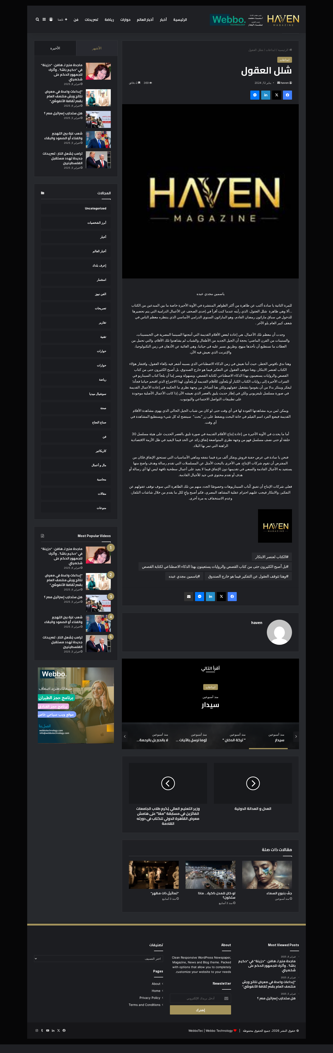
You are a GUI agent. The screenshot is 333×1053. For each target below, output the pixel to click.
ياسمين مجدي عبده (183, 576)
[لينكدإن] (265, 95)
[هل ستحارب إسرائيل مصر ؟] (98, 119)
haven (285, 82)
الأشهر (96, 48)
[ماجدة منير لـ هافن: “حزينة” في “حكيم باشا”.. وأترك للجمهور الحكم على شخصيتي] (98, 71)
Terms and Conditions (144, 1005)
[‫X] (276, 95)
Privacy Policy (150, 998)
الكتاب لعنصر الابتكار (270, 556)
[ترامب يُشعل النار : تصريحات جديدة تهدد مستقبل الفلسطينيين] (98, 159)
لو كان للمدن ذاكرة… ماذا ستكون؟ (216, 895)
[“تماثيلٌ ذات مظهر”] (154, 875)
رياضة (109, 19)
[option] (210, 704)
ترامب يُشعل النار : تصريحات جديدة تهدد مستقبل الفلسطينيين (62, 158)
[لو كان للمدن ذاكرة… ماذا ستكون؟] (210, 875)
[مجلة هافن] (253, 19)
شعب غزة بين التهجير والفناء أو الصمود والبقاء (63, 135)
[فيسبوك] (287, 95)
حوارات (125, 19)
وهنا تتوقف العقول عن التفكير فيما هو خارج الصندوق (247, 576)
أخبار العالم (145, 19)
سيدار (210, 704)
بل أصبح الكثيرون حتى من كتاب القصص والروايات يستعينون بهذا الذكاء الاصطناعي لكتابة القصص (214, 566)
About (156, 984)
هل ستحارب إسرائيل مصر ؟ (63, 113)
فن (76, 19)
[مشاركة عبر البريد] (188, 596)
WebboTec (195, 1030)
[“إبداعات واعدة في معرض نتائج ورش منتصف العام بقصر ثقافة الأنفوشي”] (98, 97)
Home (156, 991)
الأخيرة (55, 48)
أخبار (163, 19)
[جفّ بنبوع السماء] (267, 875)
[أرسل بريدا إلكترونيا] (278, 82)
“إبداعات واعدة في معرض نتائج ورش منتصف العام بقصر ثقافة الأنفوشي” (63, 96)
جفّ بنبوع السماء (279, 893)
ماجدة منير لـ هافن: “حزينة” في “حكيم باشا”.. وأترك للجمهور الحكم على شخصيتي (61, 72)
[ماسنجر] (254, 95)
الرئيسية (180, 19)
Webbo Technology (219, 1030)
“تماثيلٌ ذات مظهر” (165, 893)
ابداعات (270, 50)
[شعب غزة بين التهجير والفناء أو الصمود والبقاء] (98, 139)
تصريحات (91, 19)
